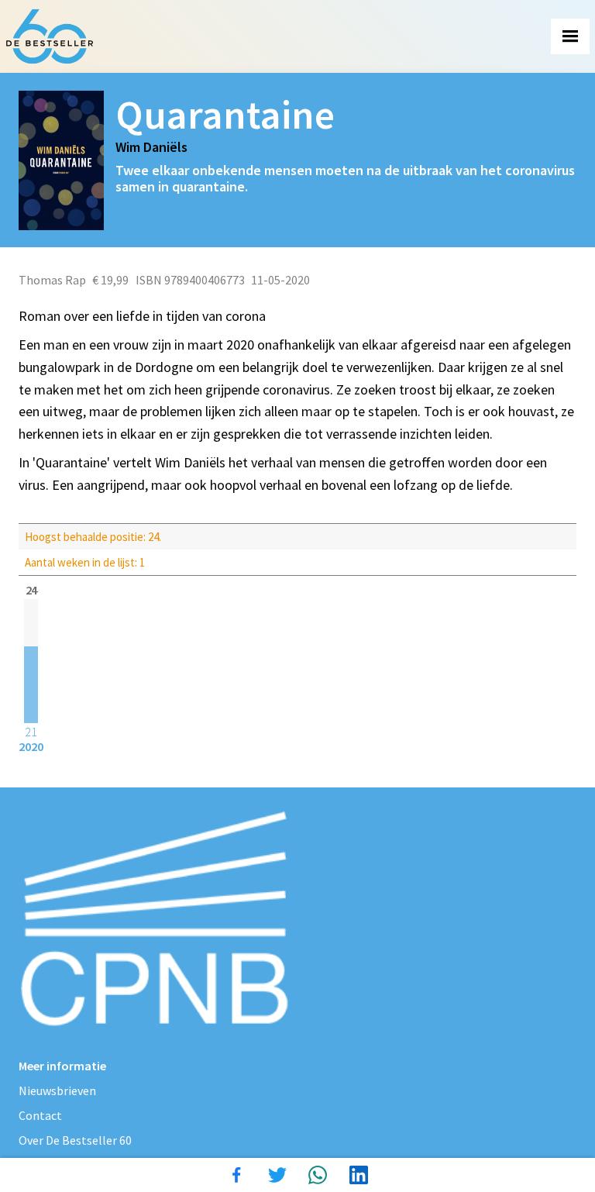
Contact (40, 1115)
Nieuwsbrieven (57, 1090)
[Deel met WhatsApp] (318, 1175)
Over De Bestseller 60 (75, 1140)
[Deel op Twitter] (277, 1175)
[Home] (49, 36)
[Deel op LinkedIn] (359, 1175)
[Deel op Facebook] (236, 1175)
